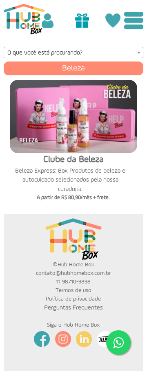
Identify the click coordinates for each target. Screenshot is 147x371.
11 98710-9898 (73, 282)
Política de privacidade (73, 299)
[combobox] (74, 52)
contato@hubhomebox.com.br (73, 273)
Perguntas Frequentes (73, 308)
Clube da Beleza (73, 159)
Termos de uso (73, 290)
